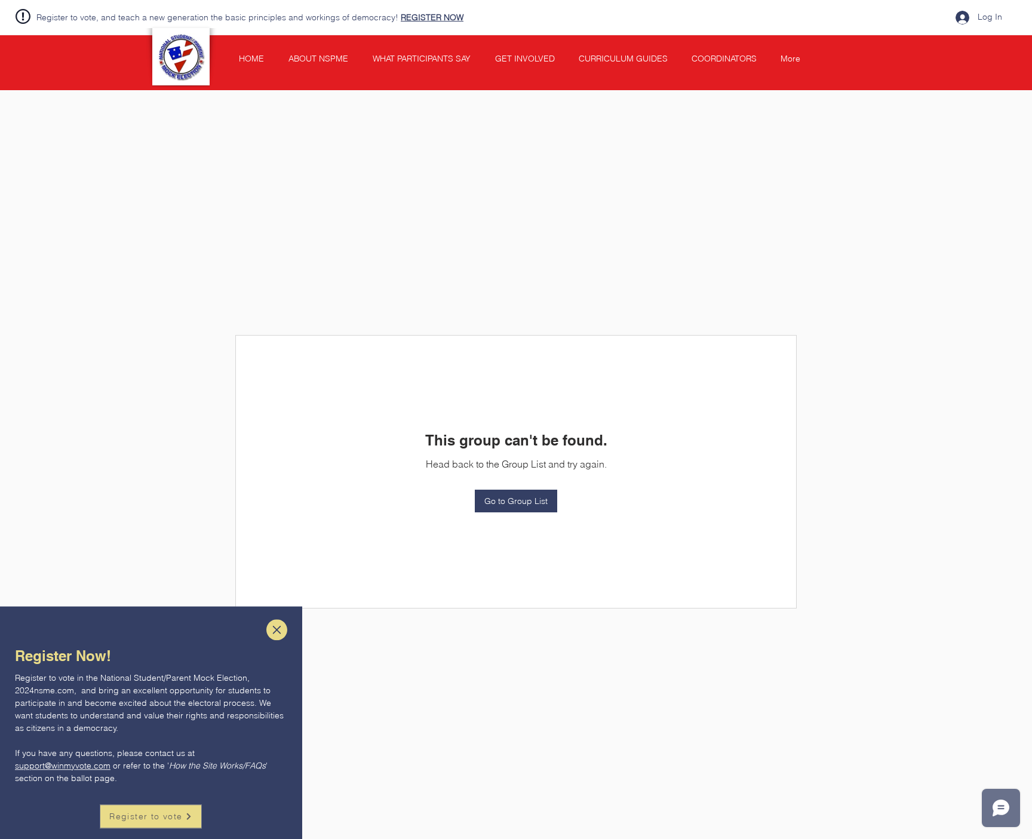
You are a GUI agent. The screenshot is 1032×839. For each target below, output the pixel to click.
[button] (276, 610)
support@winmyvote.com (62, 745)
